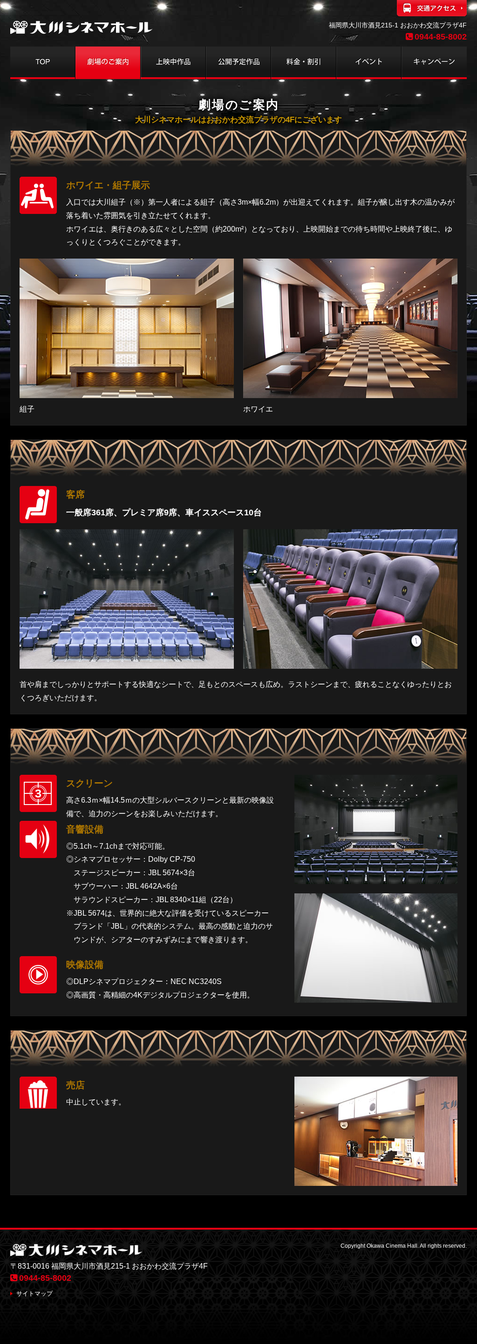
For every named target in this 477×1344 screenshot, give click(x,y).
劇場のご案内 (108, 63)
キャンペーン (434, 63)
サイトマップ (34, 1293)
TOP (42, 63)
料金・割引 (303, 63)
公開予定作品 (238, 63)
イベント (369, 63)
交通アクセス (432, 9)
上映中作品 (173, 63)
